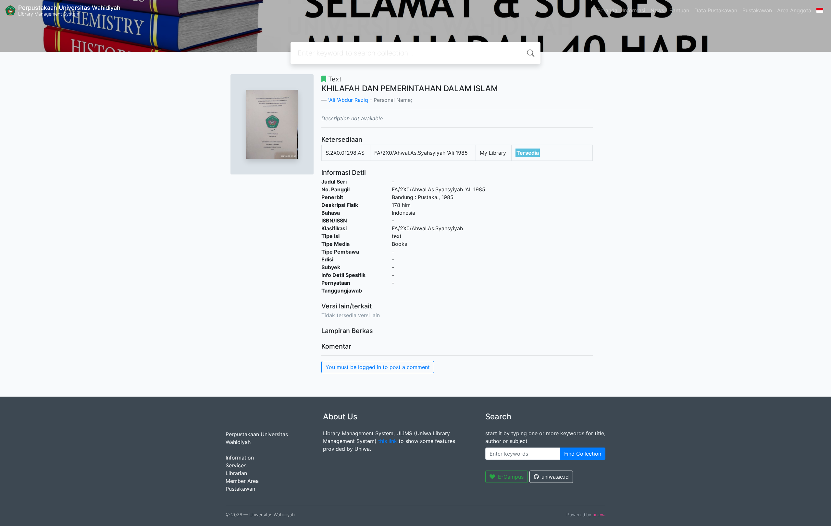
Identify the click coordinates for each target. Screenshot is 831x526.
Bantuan (679, 10)
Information (240, 457)
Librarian (236, 473)
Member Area (242, 481)
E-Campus (511, 476)
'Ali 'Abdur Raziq (348, 100)
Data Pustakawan (715, 10)
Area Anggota (794, 10)
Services (236, 465)
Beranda (607, 10)
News (657, 10)
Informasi (634, 10)
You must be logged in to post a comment (378, 367)
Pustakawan (757, 10)
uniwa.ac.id (555, 476)
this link (387, 441)
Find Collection (582, 453)
